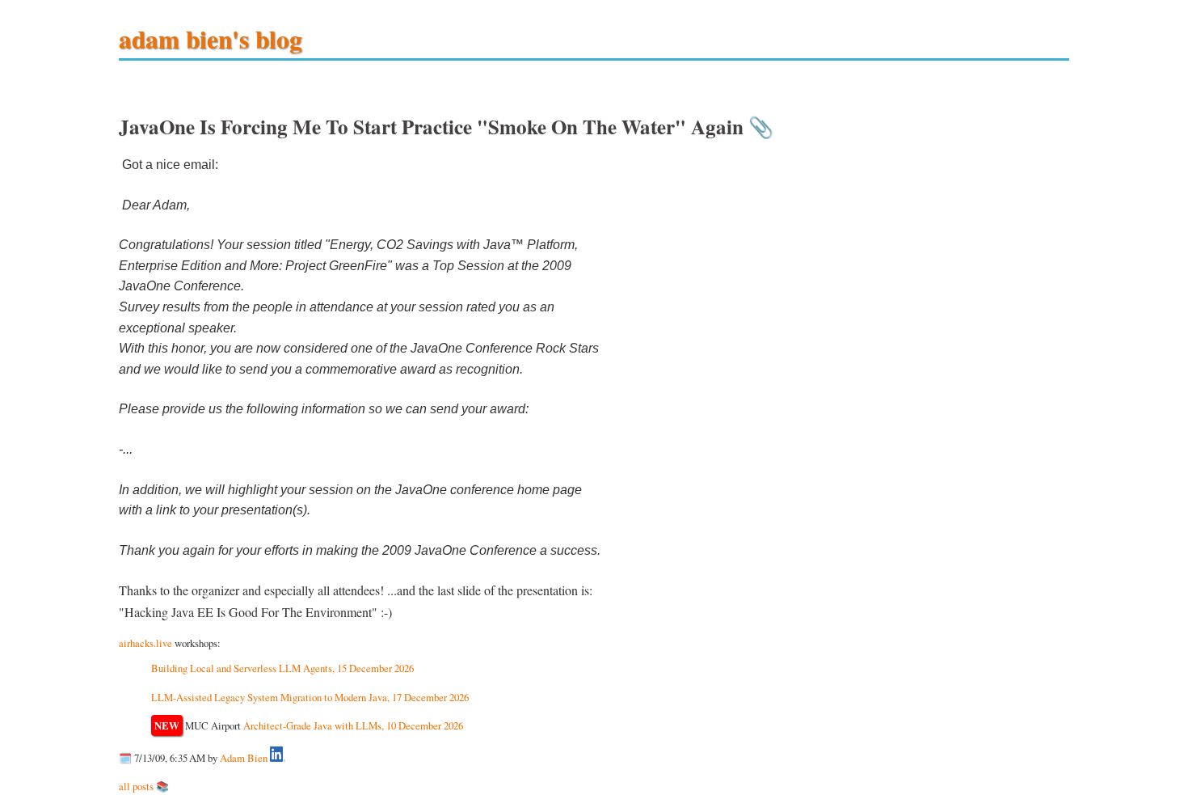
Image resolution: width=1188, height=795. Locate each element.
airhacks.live (145, 643)
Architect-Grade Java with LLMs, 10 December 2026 (353, 725)
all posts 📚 (144, 786)
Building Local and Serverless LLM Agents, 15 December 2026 (282, 668)
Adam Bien (244, 758)
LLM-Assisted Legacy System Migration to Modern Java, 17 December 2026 (310, 697)
